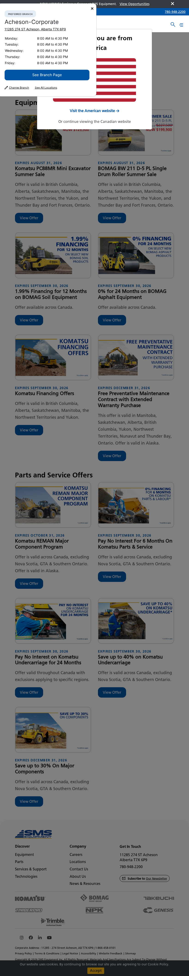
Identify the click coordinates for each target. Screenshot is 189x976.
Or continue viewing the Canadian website (94, 121)
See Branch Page (47, 74)
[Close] (92, 9)
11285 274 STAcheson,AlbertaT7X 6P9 (35, 29)
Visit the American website (92, 111)
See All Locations (46, 87)
